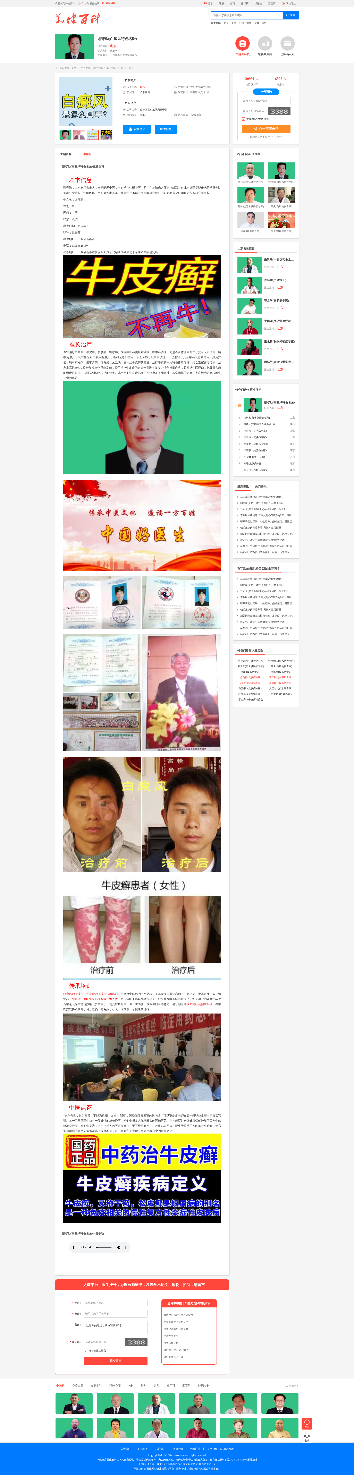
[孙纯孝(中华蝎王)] (249, 285)
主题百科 (66, 154)
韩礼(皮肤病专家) (253, 463)
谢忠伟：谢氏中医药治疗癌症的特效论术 (262, 540)
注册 (221, 3)
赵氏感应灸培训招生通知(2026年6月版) (261, 496)
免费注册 (195, 1448)
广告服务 (143, 1448)
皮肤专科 (96, 1385)
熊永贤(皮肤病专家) (281, 671)
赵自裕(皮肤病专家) (250, 677)
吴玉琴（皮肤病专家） (256, 437)
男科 (156, 1385)
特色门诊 (126, 68)
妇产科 (171, 1385)
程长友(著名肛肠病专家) (257, 417)
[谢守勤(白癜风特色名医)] (253, 405)
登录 (210, 3)
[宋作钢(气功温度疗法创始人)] (249, 326)
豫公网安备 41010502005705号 (199, 1464)
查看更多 (294, 1385)
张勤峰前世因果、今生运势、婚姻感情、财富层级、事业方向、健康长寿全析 (267, 521)
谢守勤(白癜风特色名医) (279, 402)
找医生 (258, 3)
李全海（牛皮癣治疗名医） (250, 700)
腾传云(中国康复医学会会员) (259, 424)
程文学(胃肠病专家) (276, 300)
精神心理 (115, 1385)
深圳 (248, 23)
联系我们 (160, 1448)
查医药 (272, 3)
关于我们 (125, 1448)
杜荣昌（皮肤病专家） (256, 430)
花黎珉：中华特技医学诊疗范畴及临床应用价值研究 (267, 546)
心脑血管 (77, 1385)
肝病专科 (204, 1385)
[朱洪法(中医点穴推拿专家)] (249, 265)
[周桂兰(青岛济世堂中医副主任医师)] (249, 367)
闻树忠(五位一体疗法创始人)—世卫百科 (262, 503)
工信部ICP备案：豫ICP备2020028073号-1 (160, 1464)
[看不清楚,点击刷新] (136, 1342)
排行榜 (244, 3)
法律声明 (178, 1448)
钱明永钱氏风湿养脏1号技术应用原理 (260, 527)
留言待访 (139, 129)
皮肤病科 (112, 68)
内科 (131, 1385)
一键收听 (85, 154)
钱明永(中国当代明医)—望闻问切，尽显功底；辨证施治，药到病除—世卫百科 (267, 509)
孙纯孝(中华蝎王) (275, 280)
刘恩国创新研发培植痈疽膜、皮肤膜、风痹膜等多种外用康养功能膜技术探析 (267, 533)
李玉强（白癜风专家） (256, 470)
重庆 (264, 23)
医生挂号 (166, 129)
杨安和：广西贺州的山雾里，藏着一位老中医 (264, 552)
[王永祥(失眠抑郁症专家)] (249, 347)
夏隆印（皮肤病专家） (281, 682)
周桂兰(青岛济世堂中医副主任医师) (279, 362)
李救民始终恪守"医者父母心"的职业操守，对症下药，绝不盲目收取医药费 (267, 515)
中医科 (60, 1385)
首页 (232, 3)
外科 (143, 1385)
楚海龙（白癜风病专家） (257, 443)
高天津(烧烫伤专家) (254, 457)
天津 (256, 23)
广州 (241, 23)
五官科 (186, 1385)
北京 (226, 23)
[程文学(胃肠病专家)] (249, 306)
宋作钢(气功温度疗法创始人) (279, 321)
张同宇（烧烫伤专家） (256, 450)
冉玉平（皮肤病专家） (250, 688)
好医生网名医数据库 (92, 68)
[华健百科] (77, 18)
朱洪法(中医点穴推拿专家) (279, 259)
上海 (233, 23)
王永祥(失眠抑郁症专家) (279, 341)
